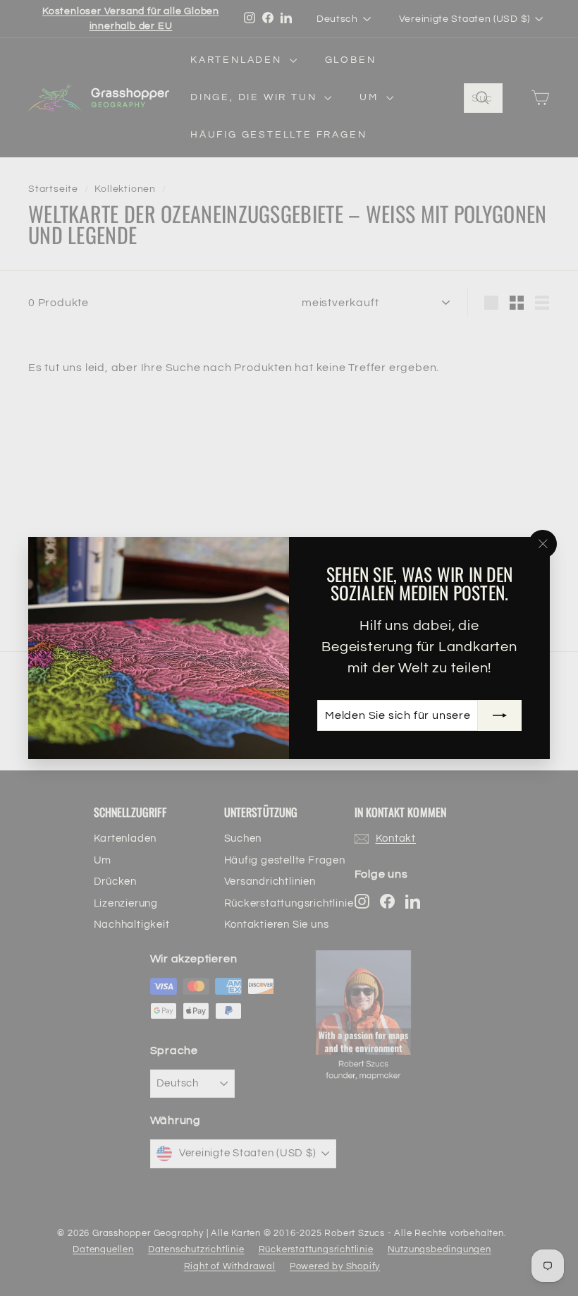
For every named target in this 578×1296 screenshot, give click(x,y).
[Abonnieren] (500, 715)
